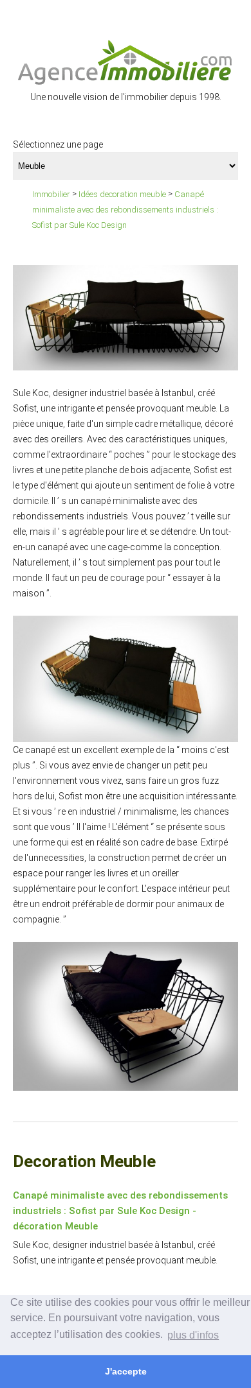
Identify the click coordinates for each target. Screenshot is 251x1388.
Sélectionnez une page (58, 144)
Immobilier (51, 194)
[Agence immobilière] (125, 61)
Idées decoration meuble (122, 194)
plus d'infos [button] (193, 1335)
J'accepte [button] (126, 1371)
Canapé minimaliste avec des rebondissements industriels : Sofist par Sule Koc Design (125, 209)
